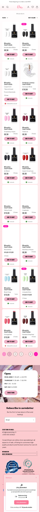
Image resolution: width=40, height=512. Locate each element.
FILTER (4, 18)
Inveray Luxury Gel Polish (28, 83)
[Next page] (36, 354)
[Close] (36, 478)
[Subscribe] (33, 420)
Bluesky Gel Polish (8, 44)
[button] (3, 7)
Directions (11, 393)
